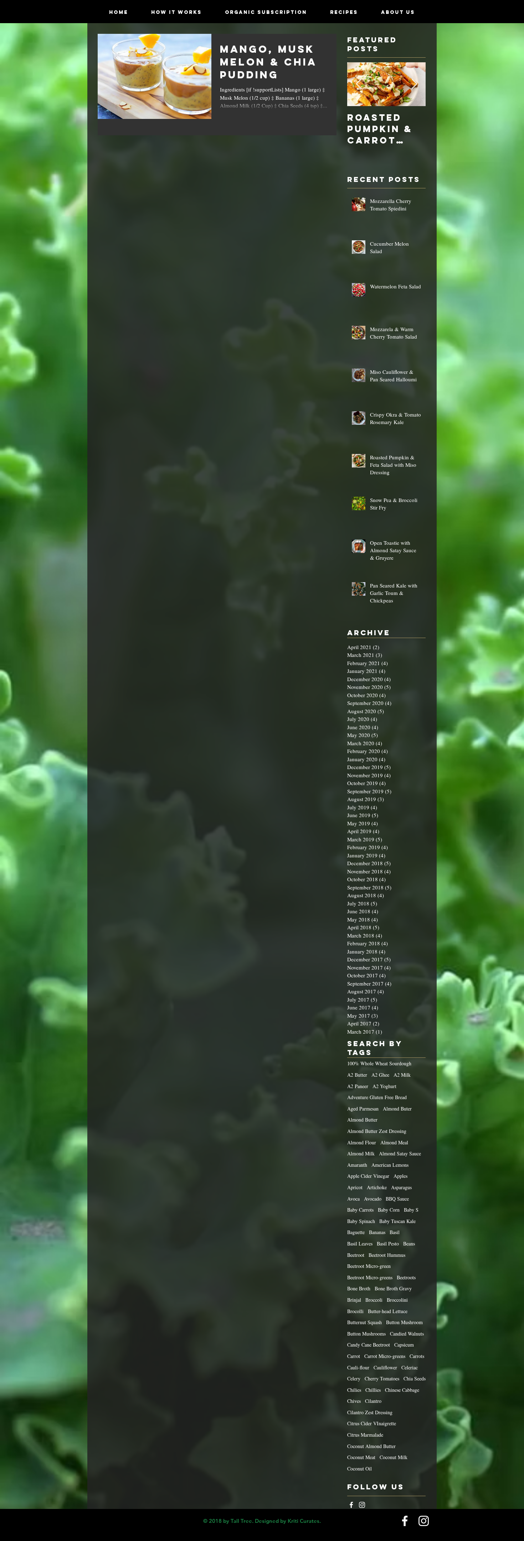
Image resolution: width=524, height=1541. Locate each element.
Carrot (353, 1356)
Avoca (353, 1198)
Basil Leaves (360, 1243)
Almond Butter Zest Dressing (376, 1131)
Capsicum (404, 1344)
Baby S (411, 1209)
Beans (409, 1243)
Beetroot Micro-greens (369, 1277)
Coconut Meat (361, 1457)
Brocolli (355, 1311)
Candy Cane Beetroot (368, 1344)
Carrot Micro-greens (384, 1356)
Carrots (417, 1356)
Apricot (355, 1187)
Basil (395, 1232)
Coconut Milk (393, 1457)
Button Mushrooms (366, 1333)
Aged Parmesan (363, 1108)
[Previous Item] (358, 84)
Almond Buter (397, 1108)
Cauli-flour (358, 1367)
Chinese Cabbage (402, 1389)
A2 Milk (402, 1074)
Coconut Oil (359, 1468)
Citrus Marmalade (365, 1434)
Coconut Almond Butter (371, 1446)
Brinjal (354, 1299)
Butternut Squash (364, 1322)
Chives (354, 1401)
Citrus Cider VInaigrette (371, 1423)
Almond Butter (362, 1119)
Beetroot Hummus (387, 1255)
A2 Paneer (357, 1086)
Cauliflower (385, 1367)
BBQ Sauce (397, 1198)
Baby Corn (389, 1209)
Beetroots (406, 1277)
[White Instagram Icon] (362, 1505)
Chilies (354, 1389)
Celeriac (409, 1367)
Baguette (356, 1232)
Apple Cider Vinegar (368, 1175)
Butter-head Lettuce (387, 1311)
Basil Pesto (388, 1243)
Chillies (373, 1389)
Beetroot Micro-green (369, 1266)
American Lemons (390, 1164)
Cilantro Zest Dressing (369, 1412)
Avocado (372, 1198)
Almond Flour (361, 1142)
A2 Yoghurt (384, 1086)
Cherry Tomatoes (382, 1378)
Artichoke (377, 1187)
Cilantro (373, 1401)
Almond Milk (361, 1153)
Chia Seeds (415, 1378)
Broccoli (373, 1299)
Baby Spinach (361, 1221)
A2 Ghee (380, 1074)
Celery (353, 1378)
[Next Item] (414, 84)
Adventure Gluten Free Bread (377, 1097)
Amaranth (357, 1164)
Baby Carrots (360, 1209)
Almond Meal (394, 1142)
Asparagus (401, 1187)
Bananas (377, 1232)
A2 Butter (357, 1074)
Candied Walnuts (407, 1333)
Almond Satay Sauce (400, 1153)
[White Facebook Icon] (351, 1505)
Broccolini (397, 1299)
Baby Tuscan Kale (397, 1221)
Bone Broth (358, 1288)
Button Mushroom (404, 1322)
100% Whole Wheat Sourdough (379, 1063)
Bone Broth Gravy (393, 1288)
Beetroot (355, 1255)
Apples (400, 1175)
